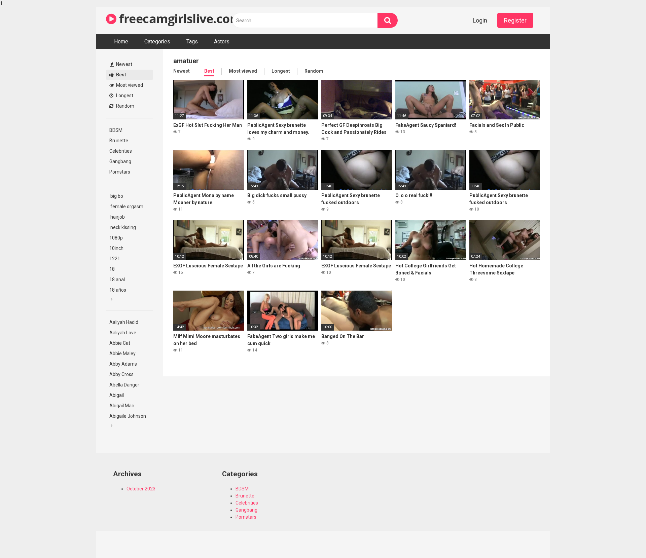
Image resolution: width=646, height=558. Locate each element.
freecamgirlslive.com (178, 18)
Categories (157, 41)
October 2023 (141, 488)
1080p (116, 237)
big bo (116, 196)
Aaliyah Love (122, 332)
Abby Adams (123, 364)
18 (112, 269)
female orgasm (126, 206)
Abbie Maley (122, 353)
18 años (117, 290)
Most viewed (129, 85)
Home (121, 41)
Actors (221, 41)
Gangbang (120, 161)
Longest (124, 95)
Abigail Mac (121, 405)
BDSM (115, 130)
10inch (116, 248)
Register (515, 20)
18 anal (117, 279)
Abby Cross (121, 374)
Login (480, 20)
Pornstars (119, 172)
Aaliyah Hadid (123, 322)
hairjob (117, 217)
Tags (192, 41)
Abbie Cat (119, 343)
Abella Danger (124, 384)
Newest (123, 64)
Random (124, 106)
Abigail (116, 395)
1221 (114, 258)
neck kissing (122, 227)
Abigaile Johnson (127, 416)
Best (120, 74)
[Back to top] (623, 539)
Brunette (118, 140)
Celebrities (120, 151)
